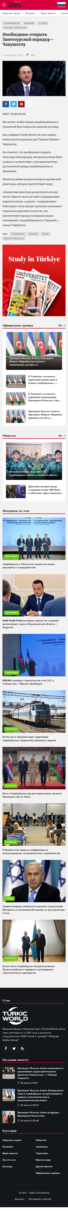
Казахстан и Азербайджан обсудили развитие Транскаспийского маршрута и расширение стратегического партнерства (28, 969)
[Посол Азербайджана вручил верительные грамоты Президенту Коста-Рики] (34, 768)
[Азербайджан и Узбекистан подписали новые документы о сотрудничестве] (34, 539)
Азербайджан (11, 23)
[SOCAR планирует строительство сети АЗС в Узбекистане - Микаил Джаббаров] (34, 655)
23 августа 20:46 (29, 1120)
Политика (10, 786)
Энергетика (42, 1153)
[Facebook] (5, 1048)
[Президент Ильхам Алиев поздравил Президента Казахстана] (8, 1117)
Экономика (11, 556)
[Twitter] (14, 1048)
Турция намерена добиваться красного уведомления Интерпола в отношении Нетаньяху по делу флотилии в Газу (33, 910)
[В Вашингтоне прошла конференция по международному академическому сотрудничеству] (34, 824)
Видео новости (10, 1153)
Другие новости (44, 1166)
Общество (41, 1140)
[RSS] (22, 1048)
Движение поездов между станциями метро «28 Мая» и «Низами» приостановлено (45, 490)
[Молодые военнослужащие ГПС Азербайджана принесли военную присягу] (34, 461)
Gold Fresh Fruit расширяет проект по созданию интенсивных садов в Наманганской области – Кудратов (30, 624)
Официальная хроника (48, 1173)
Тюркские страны (11, 1140)
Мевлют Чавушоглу (15, 28)
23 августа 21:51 (29, 1083)
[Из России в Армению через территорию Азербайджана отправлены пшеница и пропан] (34, 711)
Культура (7, 1166)
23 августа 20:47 (29, 1105)
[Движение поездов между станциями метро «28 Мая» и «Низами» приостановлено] (16, 491)
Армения (29, 23)
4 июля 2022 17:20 (12, 55)
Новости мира (43, 1160)
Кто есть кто (9, 1160)
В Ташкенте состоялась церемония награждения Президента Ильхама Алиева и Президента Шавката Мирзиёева (45, 400)
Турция (43, 23)
